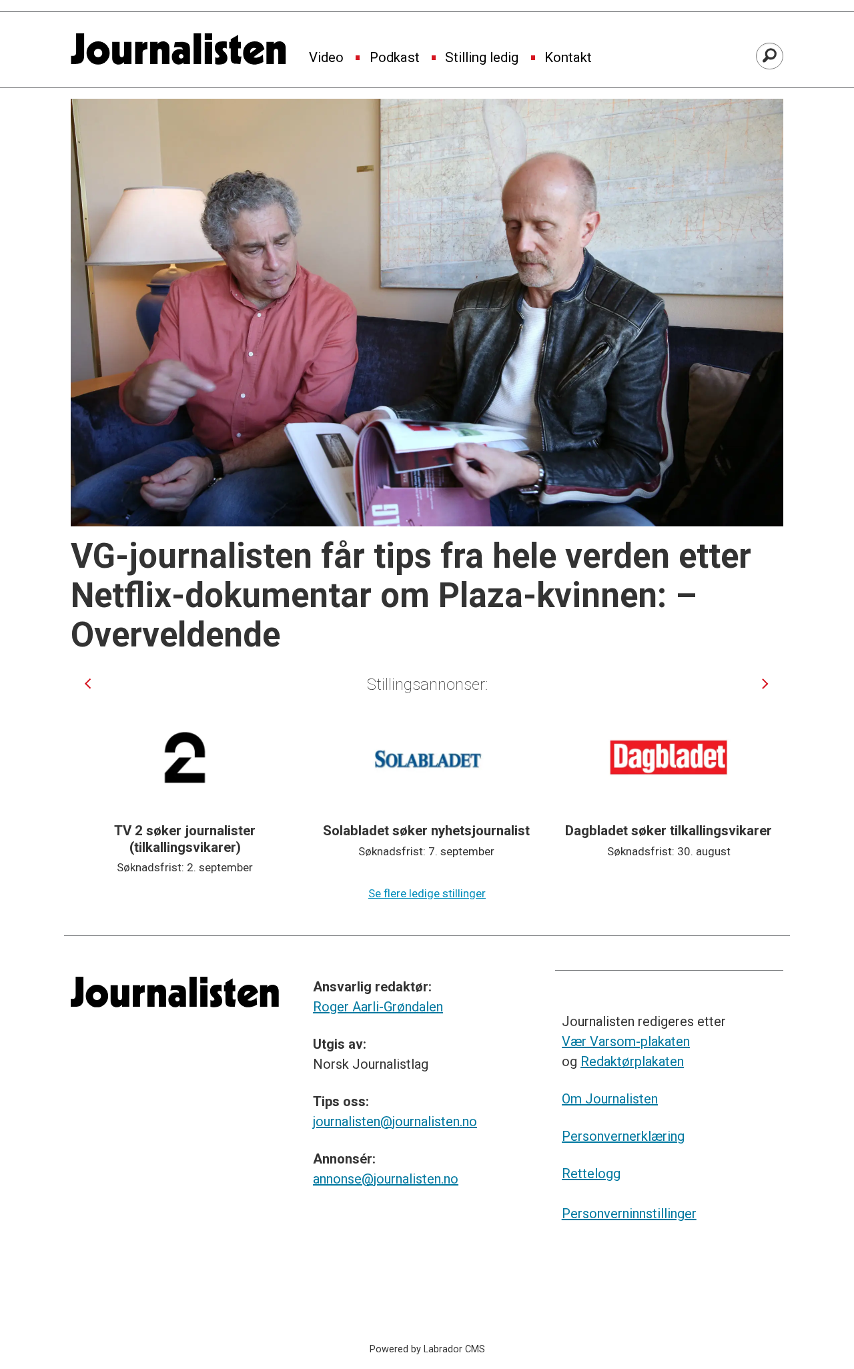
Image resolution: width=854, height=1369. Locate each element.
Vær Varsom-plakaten (626, 1041)
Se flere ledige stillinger (427, 893)
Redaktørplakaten (632, 1061)
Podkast (395, 58)
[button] (87, 683)
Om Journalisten (610, 1099)
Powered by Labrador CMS (427, 1349)
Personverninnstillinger (629, 1214)
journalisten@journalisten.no (395, 1121)
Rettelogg (591, 1174)
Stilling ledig (481, 58)
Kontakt (568, 58)
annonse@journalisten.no (385, 1179)
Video (326, 58)
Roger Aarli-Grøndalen (378, 1007)
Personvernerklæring (623, 1136)
